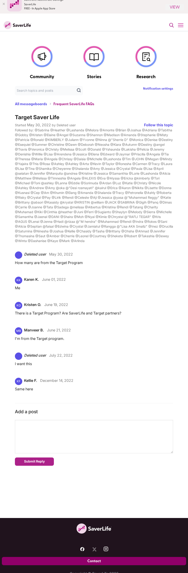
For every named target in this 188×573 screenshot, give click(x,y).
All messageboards (31, 104)
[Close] (3, 4)
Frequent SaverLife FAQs (73, 104)
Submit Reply (34, 461)
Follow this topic (158, 125)
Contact (94, 561)
